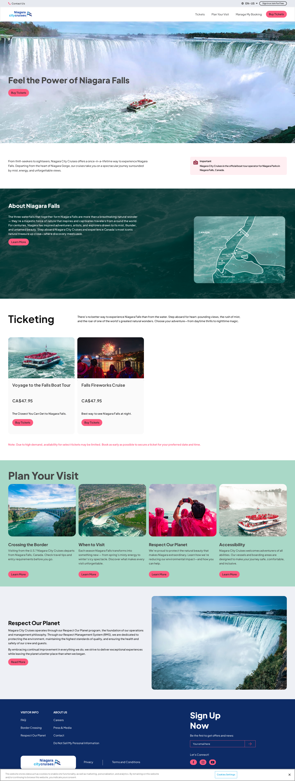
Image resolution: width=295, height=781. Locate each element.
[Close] (289, 774)
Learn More (18, 242)
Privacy (88, 762)
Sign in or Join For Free (273, 3)
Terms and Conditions (126, 762)
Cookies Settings (226, 774)
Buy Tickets (276, 14)
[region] (147, 775)
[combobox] (249, 3)
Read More (18, 662)
